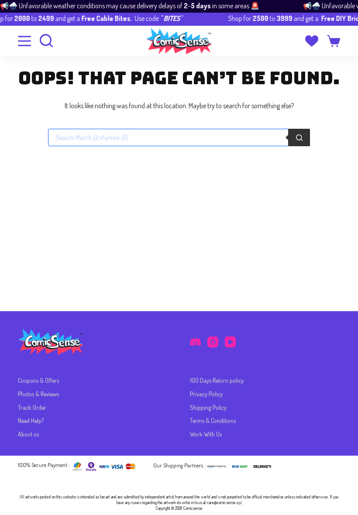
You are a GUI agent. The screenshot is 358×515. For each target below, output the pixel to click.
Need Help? (31, 420)
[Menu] (24, 41)
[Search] (299, 137)
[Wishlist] (311, 41)
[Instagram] (212, 341)
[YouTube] (230, 341)
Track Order (32, 407)
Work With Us (206, 434)
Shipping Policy (208, 407)
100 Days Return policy (217, 380)
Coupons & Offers (38, 380)
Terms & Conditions (213, 420)
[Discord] (195, 341)
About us (28, 434)
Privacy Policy (206, 394)
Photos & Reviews (38, 394)
